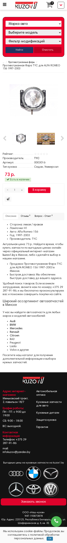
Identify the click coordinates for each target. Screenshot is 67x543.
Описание (10, 216)
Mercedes (16, 328)
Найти (19, 50)
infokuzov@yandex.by (16, 452)
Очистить (47, 50)
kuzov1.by (9, 255)
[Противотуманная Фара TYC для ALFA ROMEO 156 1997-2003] (46, 138)
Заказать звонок (33, 501)
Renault (14, 332)
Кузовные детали (47, 412)
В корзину (39, 190)
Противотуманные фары (21, 62)
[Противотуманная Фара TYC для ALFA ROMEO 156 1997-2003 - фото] (33, 100)
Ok (49, 539)
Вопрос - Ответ (44, 216)
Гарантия (42, 427)
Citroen (14, 335)
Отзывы (25, 216)
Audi (12, 321)
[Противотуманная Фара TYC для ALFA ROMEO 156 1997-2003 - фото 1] (21, 138)
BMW (13, 325)
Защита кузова (46, 420)
